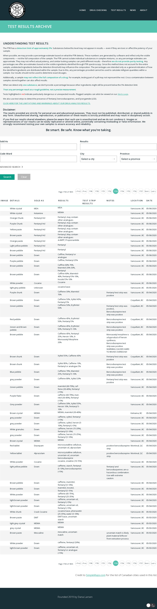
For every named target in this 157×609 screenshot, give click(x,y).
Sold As (4, 141)
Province (125, 153)
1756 (134, 191)
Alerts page (123, 94)
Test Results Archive (30, 26)
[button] (150, 605)
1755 (128, 191)
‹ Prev (84, 191)
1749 (90, 191)
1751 (103, 191)
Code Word (6, 153)
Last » (153, 191)
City (82, 153)
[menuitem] (82, 10)
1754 (122, 191)
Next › (147, 191)
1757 (141, 191)
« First (78, 191)
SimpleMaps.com (95, 575)
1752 (109, 191)
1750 (97, 191)
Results (84, 141)
